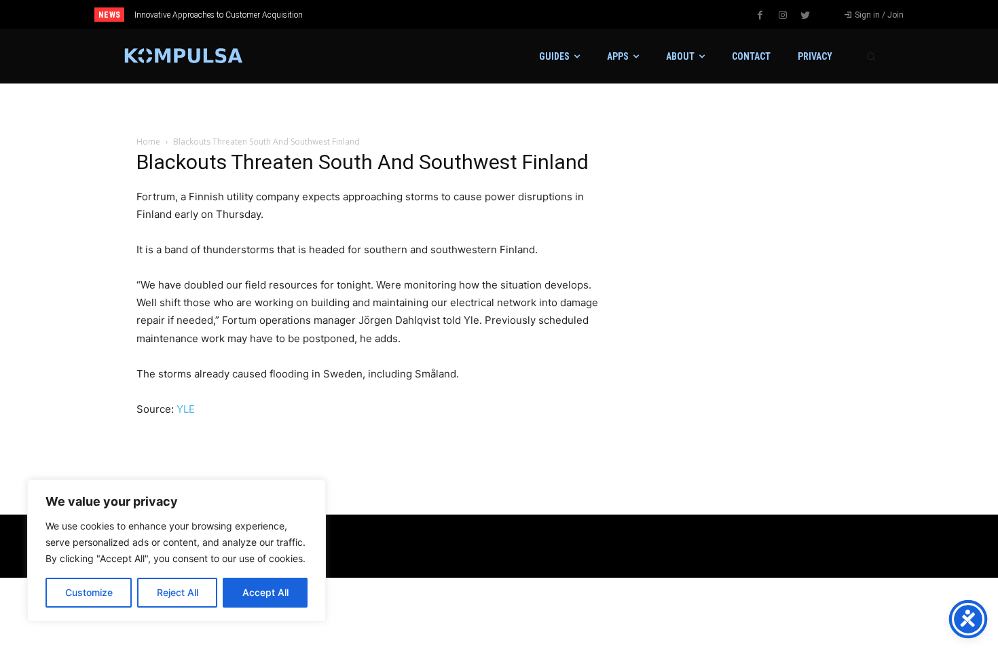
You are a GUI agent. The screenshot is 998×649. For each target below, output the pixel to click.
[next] (544, 14)
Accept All (265, 592)
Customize (89, 592)
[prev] (522, 14)
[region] (176, 550)
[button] (871, 56)
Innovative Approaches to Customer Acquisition (218, 15)
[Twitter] (805, 15)
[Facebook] (760, 15)
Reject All (177, 592)
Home (148, 141)
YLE (186, 409)
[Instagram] (782, 15)
